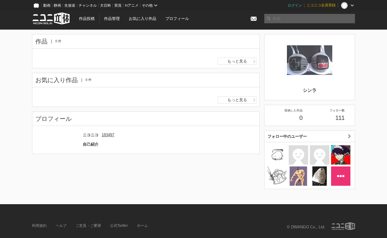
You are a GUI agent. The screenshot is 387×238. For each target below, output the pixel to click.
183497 (108, 135)
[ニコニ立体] (343, 226)
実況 (118, 5)
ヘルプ (61, 226)
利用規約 (39, 226)
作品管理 (112, 18)
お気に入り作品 (142, 18)
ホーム (142, 226)
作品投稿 (87, 18)
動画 (46, 5)
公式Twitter (119, 226)
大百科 (105, 5)
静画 (57, 5)
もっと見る (237, 61)
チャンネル (88, 5)
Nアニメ (131, 5)
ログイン (295, 5)
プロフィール (177, 18)
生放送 (69, 5)
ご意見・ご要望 (88, 226)
